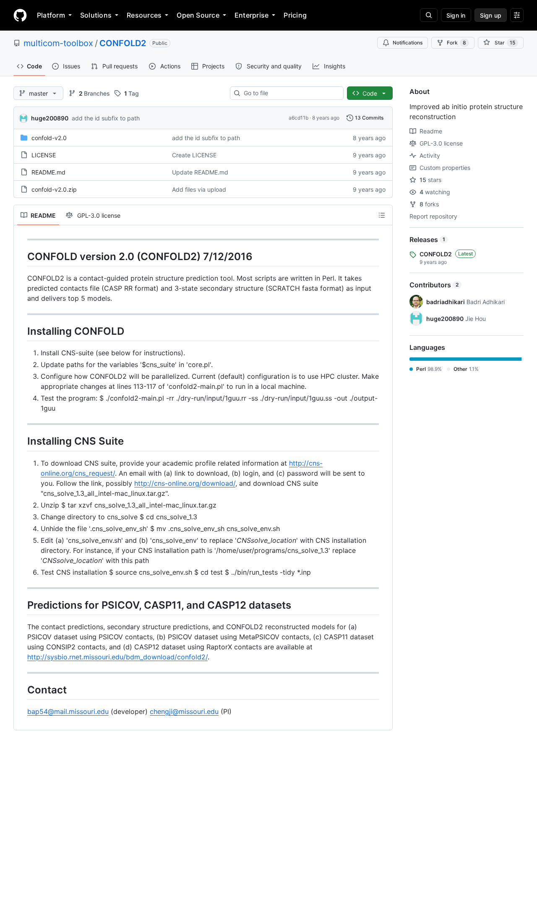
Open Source (198, 15)
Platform (51, 15)
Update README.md (200, 172)
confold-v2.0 (49, 137)
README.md (48, 172)
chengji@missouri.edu (184, 711)
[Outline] (382, 215)
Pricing (295, 15)
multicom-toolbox (58, 43)
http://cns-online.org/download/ (184, 483)
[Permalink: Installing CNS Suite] (21, 441)
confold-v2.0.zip (54, 189)
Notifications (407, 42)
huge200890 (49, 118)
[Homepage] (20, 15)
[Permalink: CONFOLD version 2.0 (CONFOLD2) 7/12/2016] (21, 256)
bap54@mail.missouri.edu (68, 711)
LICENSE (43, 155)
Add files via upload (199, 189)
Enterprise (251, 15)
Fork (456, 42)
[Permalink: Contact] (21, 689)
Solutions (96, 15)
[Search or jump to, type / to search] (429, 15)
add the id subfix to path (106, 118)
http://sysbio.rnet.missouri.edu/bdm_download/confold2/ (117, 657)
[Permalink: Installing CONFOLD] (21, 331)
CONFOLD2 (122, 43)
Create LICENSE (194, 155)
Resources (144, 15)
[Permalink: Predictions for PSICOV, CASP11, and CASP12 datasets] (21, 605)
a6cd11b (298, 118)
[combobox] (290, 93)
